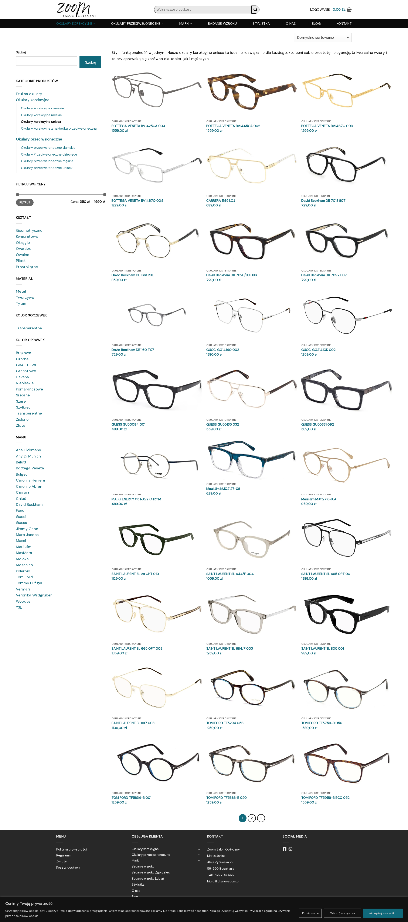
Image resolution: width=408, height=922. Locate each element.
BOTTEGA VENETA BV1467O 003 (327, 126)
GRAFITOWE (26, 364)
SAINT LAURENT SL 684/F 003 (229, 648)
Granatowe (26, 370)
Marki (184, 23)
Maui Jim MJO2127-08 (223, 489)
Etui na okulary (29, 93)
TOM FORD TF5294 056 (225, 723)
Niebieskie (25, 383)
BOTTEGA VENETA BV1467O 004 (137, 201)
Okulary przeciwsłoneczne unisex (46, 168)
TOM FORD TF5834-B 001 (131, 798)
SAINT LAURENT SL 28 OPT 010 (135, 574)
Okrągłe (23, 242)
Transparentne (29, 328)
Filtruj (25, 202)
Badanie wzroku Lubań (148, 878)
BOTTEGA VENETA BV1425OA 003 (138, 126)
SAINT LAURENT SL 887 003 (133, 723)
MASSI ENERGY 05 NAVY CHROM (136, 499)
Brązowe (23, 352)
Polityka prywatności (71, 849)
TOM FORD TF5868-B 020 (226, 798)
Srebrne (23, 395)
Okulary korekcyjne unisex (41, 121)
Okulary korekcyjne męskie (41, 115)
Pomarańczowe (29, 389)
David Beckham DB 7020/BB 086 (231, 275)
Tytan (21, 303)
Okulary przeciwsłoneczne (136, 23)
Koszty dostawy (68, 867)
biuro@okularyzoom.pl (223, 881)
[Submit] (255, 9)
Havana (22, 377)
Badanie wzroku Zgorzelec (151, 872)
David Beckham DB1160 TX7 (133, 350)
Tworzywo (25, 297)
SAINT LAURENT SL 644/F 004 (230, 574)
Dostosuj (308, 913)
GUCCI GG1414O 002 (222, 350)
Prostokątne (27, 266)
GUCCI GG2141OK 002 (318, 350)
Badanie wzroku (222, 24)
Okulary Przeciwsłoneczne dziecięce (49, 154)
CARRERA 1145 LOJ (220, 201)
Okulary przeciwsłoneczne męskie (47, 161)
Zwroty (61, 861)
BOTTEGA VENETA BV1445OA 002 (233, 126)
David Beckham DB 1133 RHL (133, 275)
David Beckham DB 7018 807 (323, 201)
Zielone (22, 419)
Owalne (22, 254)
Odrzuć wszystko (342, 913)
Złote (20, 425)
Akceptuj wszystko (383, 913)
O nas (291, 24)
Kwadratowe (27, 236)
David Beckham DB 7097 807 (324, 275)
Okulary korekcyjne (74, 23)
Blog (316, 24)
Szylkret (23, 407)
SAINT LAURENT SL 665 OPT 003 (137, 648)
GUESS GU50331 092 (317, 424)
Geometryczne (29, 230)
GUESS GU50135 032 (222, 424)
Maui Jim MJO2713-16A (318, 499)
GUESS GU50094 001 (128, 424)
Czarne (22, 359)
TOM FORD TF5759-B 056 (321, 723)
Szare (21, 401)
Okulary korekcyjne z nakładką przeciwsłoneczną (59, 128)
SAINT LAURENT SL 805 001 (322, 648)
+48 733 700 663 (220, 875)
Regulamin (63, 855)
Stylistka (261, 24)
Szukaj (21, 52)
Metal (21, 291)
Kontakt (344, 24)
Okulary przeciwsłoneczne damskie (48, 147)
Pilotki (21, 260)
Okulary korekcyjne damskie (42, 108)
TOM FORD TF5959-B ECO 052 (325, 798)
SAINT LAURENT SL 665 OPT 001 (326, 574)
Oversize (23, 248)
